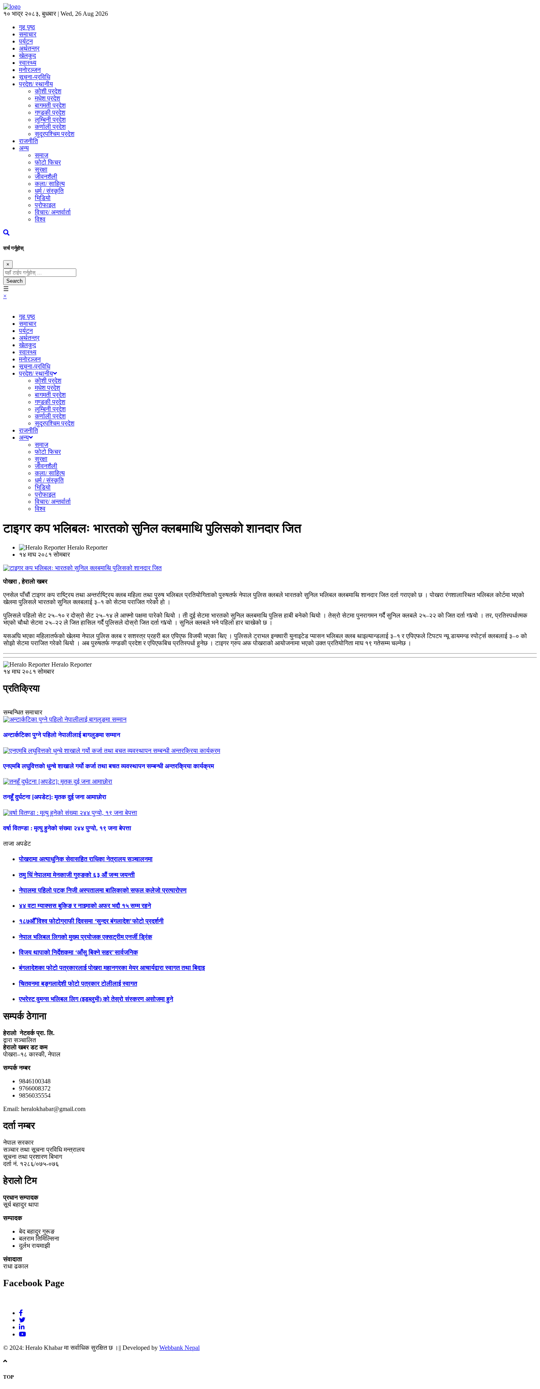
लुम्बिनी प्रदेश (50, 119)
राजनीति (28, 141)
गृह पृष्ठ (27, 316)
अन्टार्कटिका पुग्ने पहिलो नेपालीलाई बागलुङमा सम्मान (61, 734)
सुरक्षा (41, 169)
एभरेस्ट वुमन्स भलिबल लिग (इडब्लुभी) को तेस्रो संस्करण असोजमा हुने (96, 999)
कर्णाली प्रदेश (50, 126)
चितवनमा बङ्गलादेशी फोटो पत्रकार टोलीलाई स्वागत (78, 983)
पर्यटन (26, 41)
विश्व (40, 219)
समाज (41, 155)
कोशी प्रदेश (48, 91)
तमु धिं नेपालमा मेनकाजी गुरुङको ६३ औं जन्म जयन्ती (77, 874)
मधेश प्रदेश (47, 98)
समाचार (27, 323)
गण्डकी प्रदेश (50, 112)
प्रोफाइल (45, 205)
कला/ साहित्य (50, 183)
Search (14, 281)
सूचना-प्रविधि (34, 77)
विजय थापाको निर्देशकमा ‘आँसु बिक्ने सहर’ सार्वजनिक (78, 952)
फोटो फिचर (48, 162)
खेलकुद (27, 55)
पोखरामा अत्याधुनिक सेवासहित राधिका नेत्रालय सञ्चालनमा (86, 859)
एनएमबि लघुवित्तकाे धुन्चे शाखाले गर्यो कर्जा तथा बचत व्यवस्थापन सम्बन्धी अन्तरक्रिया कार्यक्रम (108, 766)
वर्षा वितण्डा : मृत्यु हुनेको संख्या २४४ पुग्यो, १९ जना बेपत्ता (67, 828)
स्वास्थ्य (27, 62)
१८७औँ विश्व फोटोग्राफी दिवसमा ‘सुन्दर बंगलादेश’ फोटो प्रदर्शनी (91, 921)
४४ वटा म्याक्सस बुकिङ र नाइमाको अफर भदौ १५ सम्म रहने (85, 905)
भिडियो (43, 198)
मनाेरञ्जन (30, 69)
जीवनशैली (46, 176)
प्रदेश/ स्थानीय (36, 84)
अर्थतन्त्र (29, 48)
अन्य (24, 148)
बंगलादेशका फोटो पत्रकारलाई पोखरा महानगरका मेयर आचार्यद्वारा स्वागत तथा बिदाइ (112, 967)
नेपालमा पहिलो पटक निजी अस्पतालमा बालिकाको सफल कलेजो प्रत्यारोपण (103, 890)
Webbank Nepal (179, 1347)
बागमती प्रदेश (50, 105)
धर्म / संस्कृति (49, 190)
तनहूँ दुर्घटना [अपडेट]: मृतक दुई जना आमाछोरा (54, 797)
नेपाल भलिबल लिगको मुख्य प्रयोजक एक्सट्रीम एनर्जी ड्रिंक (85, 937)
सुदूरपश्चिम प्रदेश (54, 133)
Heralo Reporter (87, 547)
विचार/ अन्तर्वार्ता (53, 212)
